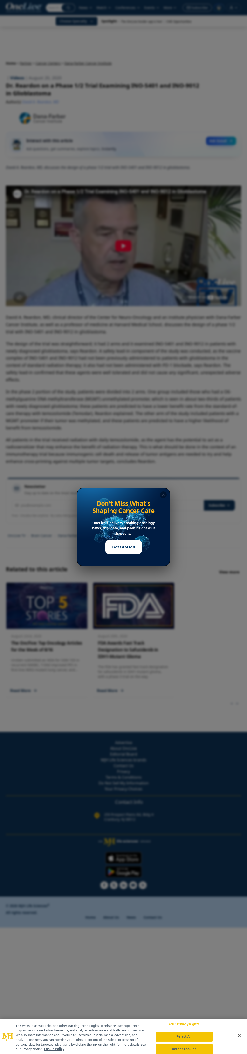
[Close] (239, 1035)
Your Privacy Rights (184, 1024)
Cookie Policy (54, 1049)
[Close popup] (163, 494)
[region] (123, 1036)
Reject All (184, 1036)
